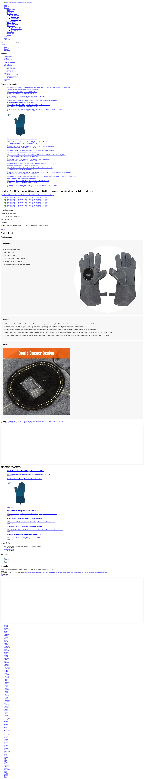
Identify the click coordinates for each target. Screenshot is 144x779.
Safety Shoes (10, 32)
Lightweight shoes (78, 572)
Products (6, 8)
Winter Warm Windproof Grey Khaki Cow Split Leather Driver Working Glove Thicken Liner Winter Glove (34, 421)
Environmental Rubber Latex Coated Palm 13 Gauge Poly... (23, 156)
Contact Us (7, 39)
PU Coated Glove (15, 30)
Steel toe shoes (35, 572)
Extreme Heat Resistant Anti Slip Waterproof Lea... (24, 534)
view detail (10, 475)
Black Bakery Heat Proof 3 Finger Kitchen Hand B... (25, 471)
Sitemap (28, 572)
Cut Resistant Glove (12, 24)
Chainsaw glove (15, 17)
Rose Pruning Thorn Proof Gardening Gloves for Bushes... (22, 182)
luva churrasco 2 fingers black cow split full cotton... (21, 102)
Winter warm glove (16, 20)
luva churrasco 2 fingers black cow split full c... (23, 511)
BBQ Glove (10, 11)
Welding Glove (11, 23)
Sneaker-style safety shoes (91, 572)
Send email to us (5, 229)
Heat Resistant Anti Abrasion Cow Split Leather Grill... (21, 97)
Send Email (4, 575)
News (5, 38)
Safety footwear (102, 572)
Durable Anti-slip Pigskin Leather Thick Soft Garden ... (21, 186)
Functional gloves (12, 14)
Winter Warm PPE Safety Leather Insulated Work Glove (19, 423)
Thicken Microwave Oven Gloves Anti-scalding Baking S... (23, 143)
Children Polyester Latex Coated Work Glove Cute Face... (22, 147)
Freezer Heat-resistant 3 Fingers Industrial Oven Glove (21, 93)
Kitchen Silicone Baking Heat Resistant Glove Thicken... (22, 139)
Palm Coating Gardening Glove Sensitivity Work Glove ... (22, 173)
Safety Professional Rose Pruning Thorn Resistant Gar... (22, 178)
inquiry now (4, 571)
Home (5, 5)
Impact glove (10, 12)
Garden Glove (11, 9)
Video (5, 36)
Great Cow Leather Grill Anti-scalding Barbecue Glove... (22, 110)
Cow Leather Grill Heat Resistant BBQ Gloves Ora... (25, 519)
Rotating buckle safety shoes (65, 572)
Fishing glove (14, 18)
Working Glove (11, 21)
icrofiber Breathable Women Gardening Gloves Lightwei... (22, 165)
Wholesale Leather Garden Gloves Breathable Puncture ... (22, 169)
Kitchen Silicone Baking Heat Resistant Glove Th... (24, 479)
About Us (6, 6)
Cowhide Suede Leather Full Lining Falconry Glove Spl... (22, 89)
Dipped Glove (11, 26)
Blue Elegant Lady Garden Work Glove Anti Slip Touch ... (22, 160)
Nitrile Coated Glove (16, 29)
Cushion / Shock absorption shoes (48, 572)
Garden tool (10, 33)
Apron (9, 35)
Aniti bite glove (15, 15)
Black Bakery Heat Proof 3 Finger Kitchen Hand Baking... (22, 106)
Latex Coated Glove (16, 27)
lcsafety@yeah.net (9, 549)
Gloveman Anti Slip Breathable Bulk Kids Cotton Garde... (22, 152)
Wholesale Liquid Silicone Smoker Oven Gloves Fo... (25, 526)
